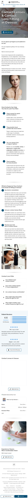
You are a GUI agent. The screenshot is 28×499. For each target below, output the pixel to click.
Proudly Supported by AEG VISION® (16, 483)
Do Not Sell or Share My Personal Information (14, 492)
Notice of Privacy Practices (9, 488)
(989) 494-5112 (14, 475)
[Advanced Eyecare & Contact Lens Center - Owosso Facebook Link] (14, 464)
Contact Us (12, 485)
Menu (2, 3)
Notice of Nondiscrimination (9, 487)
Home (7, 485)
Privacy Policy (19, 488)
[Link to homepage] (14, 2)
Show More (4, 335)
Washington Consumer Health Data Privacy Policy (13, 490)
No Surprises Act (19, 487)
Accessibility (18, 485)
